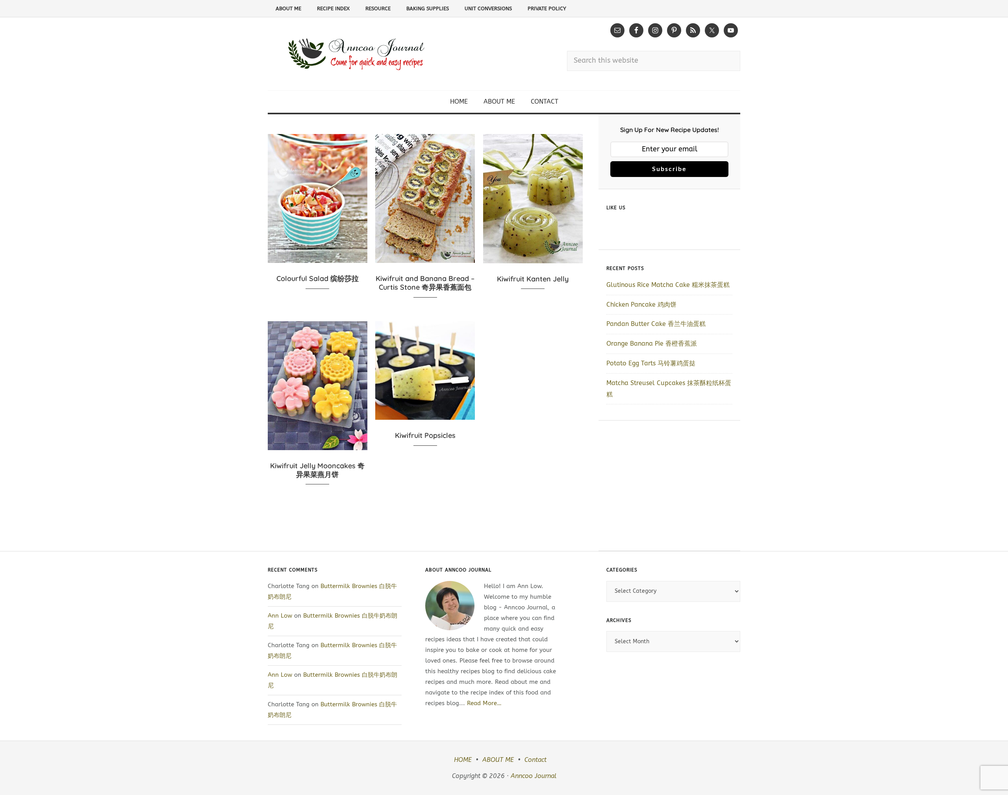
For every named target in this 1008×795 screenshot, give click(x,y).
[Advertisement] (669, 485)
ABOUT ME (498, 759)
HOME (463, 759)
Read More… (484, 703)
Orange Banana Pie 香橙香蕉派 (651, 343)
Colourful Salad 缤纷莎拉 (317, 278)
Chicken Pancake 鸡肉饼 (641, 304)
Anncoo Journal (533, 776)
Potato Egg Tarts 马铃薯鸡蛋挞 (650, 363)
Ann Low (280, 615)
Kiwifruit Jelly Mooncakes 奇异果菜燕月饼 (317, 470)
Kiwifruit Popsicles (425, 435)
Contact (535, 759)
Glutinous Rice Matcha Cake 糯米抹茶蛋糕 (668, 285)
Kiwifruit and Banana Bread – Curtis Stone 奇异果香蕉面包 (425, 283)
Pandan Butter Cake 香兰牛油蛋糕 (656, 324)
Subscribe (669, 169)
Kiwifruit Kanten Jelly (533, 278)
